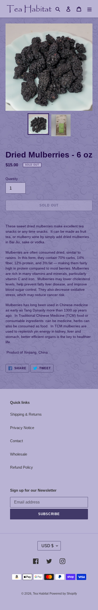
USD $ (47, 546)
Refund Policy (21, 467)
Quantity (12, 179)
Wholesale (18, 454)
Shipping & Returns (26, 414)
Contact (16, 441)
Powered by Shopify (63, 593)
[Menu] (89, 9)
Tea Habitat (40, 593)
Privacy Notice (22, 428)
